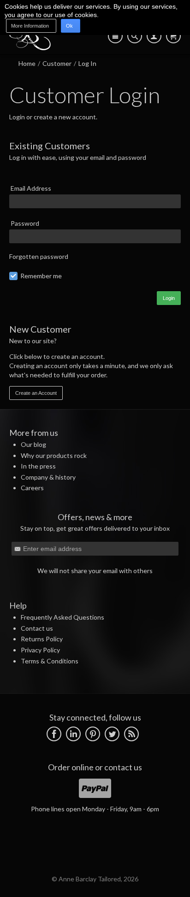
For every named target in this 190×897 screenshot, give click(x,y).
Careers (32, 488)
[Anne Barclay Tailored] (30, 48)
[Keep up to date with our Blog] (131, 733)
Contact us (37, 628)
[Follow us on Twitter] (112, 733)
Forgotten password (38, 256)
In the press (38, 466)
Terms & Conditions (49, 661)
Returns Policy (42, 639)
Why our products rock (54, 455)
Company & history (48, 477)
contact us (123, 767)
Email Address (31, 188)
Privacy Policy (40, 650)
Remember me (41, 276)
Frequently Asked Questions (62, 617)
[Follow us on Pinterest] (92, 733)
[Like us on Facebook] (54, 733)
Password (25, 223)
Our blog (33, 444)
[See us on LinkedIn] (73, 733)
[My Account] (154, 36)
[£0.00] (173, 36)
